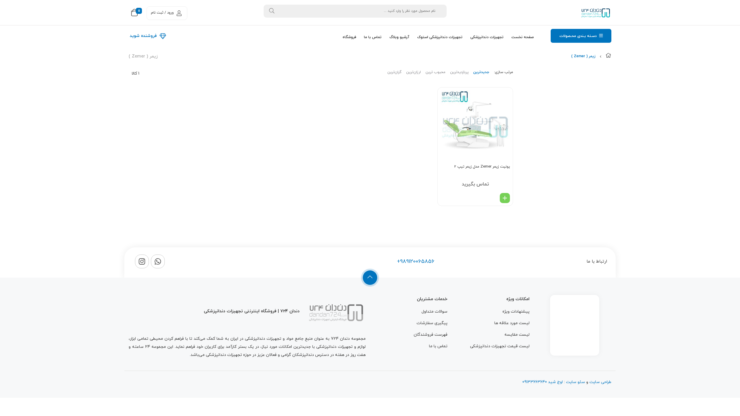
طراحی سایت (600, 382)
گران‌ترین (394, 72)
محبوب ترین (435, 72)
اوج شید (555, 382)
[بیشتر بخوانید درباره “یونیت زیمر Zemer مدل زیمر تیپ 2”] (505, 198)
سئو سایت (575, 382)
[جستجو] (271, 11)
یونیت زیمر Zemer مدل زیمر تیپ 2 (482, 166)
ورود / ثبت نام (162, 12)
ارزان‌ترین (413, 72)
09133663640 (534, 382)
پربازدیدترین (459, 72)
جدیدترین (481, 72)
